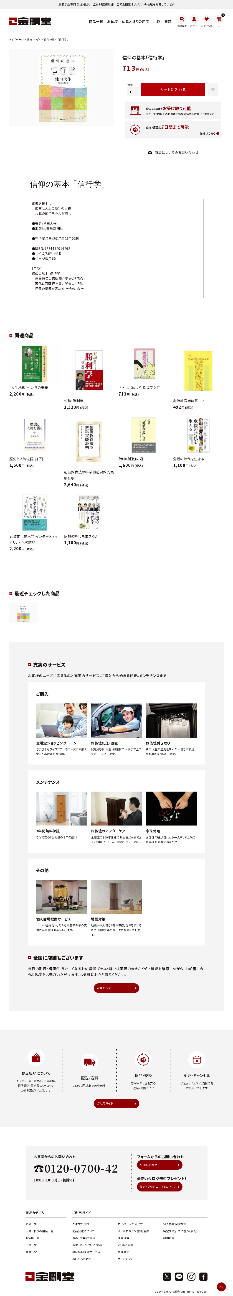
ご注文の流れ (80, 1224)
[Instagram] (191, 1277)
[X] (167, 1277)
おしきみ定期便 (81, 1259)
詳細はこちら (208, 133)
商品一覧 (31, 1224)
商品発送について (83, 1231)
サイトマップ (125, 1259)
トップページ (16, 39)
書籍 (29, 39)
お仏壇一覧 (32, 1238)
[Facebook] (203, 1277)
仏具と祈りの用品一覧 (39, 1231)
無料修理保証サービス (86, 1252)
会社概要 (123, 1252)
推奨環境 (123, 1238)
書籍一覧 (31, 1252)
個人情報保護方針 (174, 1224)
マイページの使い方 (130, 1224)
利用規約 (169, 1238)
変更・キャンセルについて (87, 1245)
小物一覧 (31, 1245)
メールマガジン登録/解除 (133, 1231)
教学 (38, 39)
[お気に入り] (206, 21)
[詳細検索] (182, 21)
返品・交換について (84, 1238)
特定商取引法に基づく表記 (180, 1231)
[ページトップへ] (221, 1286)
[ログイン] (194, 21)
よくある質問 (125, 1245)
